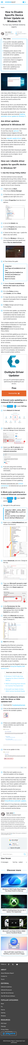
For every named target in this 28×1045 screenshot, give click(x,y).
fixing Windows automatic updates (15, 801)
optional (16, 131)
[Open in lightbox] (15, 213)
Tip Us (2, 979)
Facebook (8, 964)
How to (2, 7)
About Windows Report (7, 973)
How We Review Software (8, 996)
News (2, 1003)
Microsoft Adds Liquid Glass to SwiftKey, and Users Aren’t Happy (14, 953)
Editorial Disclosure (6, 990)
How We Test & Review (7, 993)
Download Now (13, 393)
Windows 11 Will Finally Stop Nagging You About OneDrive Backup (15, 678)
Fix (2, 1007)
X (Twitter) (13, 964)
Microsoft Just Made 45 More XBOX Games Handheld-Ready (14, 932)
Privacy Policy (5, 1029)
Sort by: (15, 862)
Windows (3, 1016)
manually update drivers (14, 138)
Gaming (3, 1013)
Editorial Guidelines (6, 987)
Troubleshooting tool (18, 705)
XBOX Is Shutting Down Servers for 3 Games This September (14, 911)
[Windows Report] (10, 2)
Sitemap (3, 1026)
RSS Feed (3, 1023)
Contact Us (4, 976)
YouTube (17, 964)
